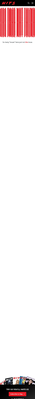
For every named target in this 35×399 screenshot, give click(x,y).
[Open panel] (32, 3)
